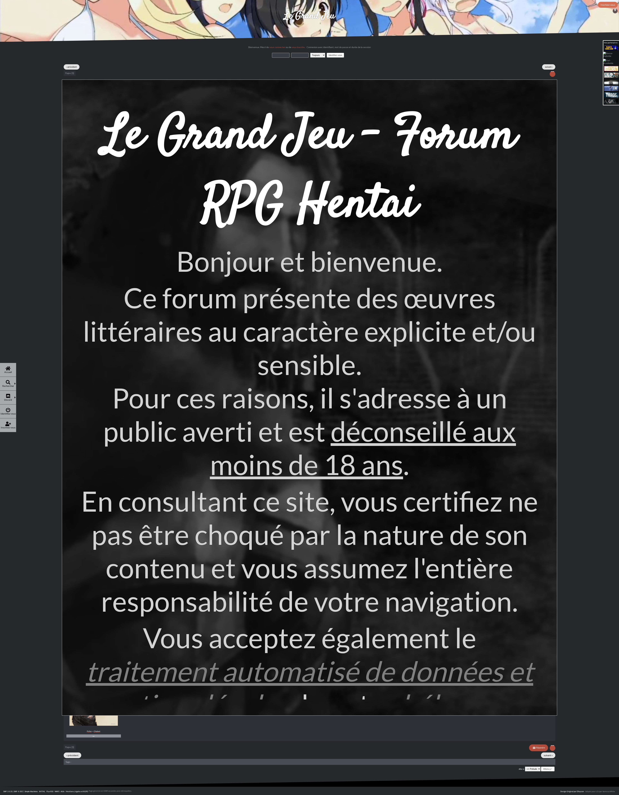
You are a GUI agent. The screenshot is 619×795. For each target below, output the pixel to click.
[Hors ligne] (93, 725)
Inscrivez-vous (607, 4)
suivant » (549, 67)
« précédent (71, 67)
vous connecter (277, 47)
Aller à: (522, 769)
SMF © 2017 (19, 791)
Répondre (540, 748)
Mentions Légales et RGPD (77, 791)
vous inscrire (298, 47)
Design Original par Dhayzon (572, 791)
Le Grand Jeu (309, 16)
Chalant (97, 731)
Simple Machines (31, 791)
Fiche (89, 731)
